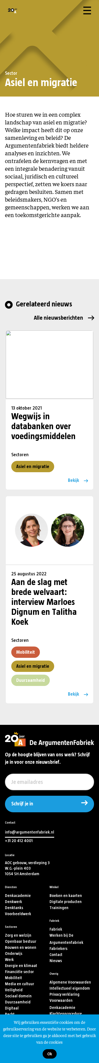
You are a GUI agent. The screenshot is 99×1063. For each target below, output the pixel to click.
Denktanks (14, 908)
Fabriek (56, 929)
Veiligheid (14, 990)
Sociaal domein (18, 996)
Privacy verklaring (64, 994)
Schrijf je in (22, 804)
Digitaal (12, 1008)
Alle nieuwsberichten (58, 318)
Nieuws (56, 961)
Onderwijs (13, 954)
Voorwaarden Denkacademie (62, 1004)
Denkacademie (18, 896)
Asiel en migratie (32, 466)
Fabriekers (58, 949)
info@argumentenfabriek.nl (29, 832)
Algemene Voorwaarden (70, 982)
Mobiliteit (25, 652)
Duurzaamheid (30, 680)
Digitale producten (66, 902)
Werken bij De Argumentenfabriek (66, 939)
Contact (56, 955)
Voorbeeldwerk (18, 914)
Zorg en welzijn (18, 935)
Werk (9, 960)
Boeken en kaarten (66, 896)
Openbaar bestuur (20, 941)
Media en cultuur (19, 984)
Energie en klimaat (21, 966)
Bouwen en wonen (20, 948)
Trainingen (59, 908)
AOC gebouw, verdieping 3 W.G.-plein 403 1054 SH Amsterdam (27, 868)
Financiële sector (19, 972)
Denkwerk (13, 902)
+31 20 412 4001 (19, 841)
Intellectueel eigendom (70, 988)
